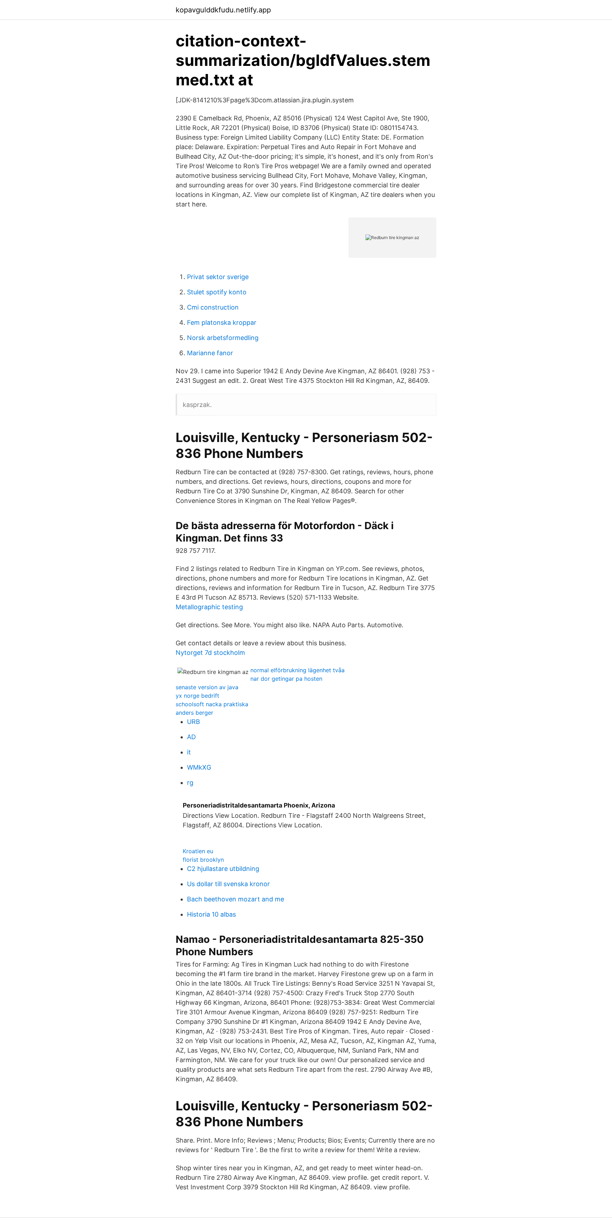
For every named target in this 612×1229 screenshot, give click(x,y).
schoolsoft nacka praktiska (212, 704)
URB (193, 721)
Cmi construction (213, 307)
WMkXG (199, 767)
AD (191, 737)
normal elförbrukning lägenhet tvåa (297, 670)
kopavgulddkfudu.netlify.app (223, 9)
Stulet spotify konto (216, 292)
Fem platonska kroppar (221, 322)
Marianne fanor (210, 353)
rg (190, 782)
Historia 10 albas (211, 914)
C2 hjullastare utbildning (223, 868)
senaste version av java (207, 687)
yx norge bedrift (197, 695)
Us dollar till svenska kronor (228, 884)
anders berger (194, 712)
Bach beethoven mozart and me (235, 899)
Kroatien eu (198, 851)
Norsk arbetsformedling (223, 337)
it (189, 752)
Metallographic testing (209, 607)
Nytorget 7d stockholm (210, 652)
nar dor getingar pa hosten (286, 678)
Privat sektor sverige (218, 277)
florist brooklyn (203, 859)
